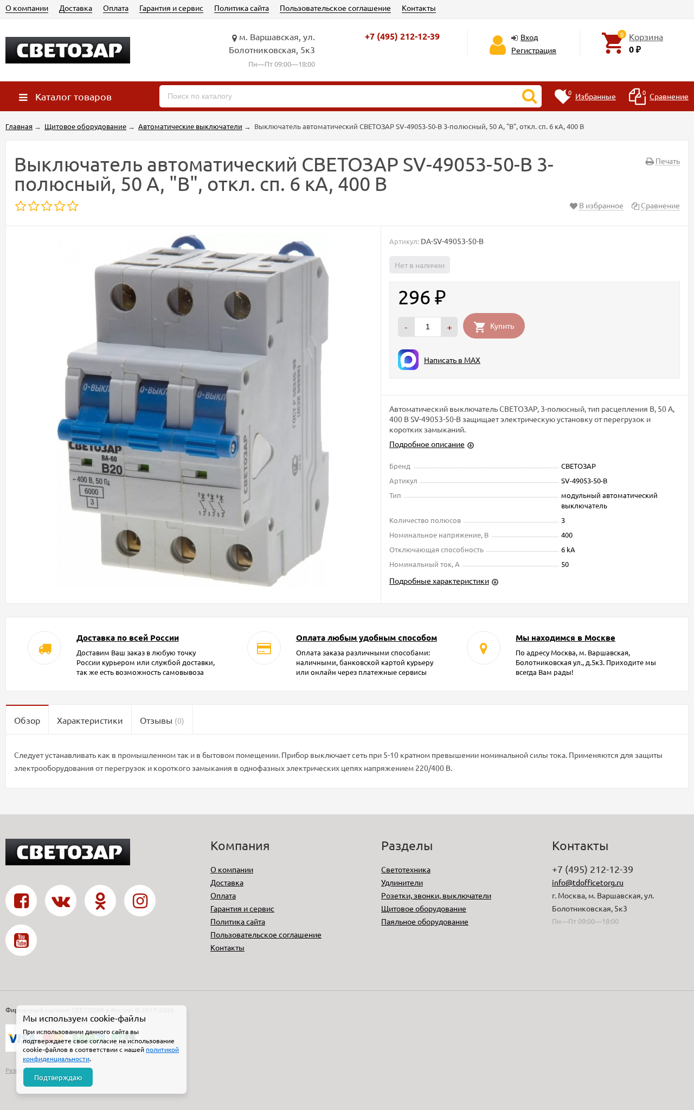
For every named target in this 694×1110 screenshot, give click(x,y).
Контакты (419, 7)
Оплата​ (115, 7)
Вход (529, 37)
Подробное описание (427, 444)
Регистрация (533, 50)
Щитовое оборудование (423, 908)
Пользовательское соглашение (335, 7)
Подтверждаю (58, 1077)
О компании (26, 7)
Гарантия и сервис (171, 7)
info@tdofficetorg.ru (588, 882)
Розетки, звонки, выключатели (436, 895)
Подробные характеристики (439, 580)
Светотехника (405, 869)
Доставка (75, 7)
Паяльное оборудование (424, 921)
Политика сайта (241, 7)
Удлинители (402, 882)
